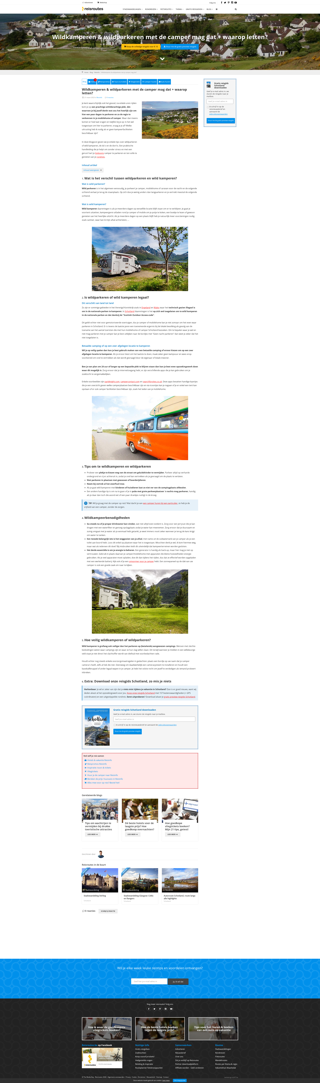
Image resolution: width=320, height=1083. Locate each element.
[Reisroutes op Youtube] (235, 3)
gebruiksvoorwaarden (167, 725)
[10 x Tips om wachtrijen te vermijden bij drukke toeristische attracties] (100, 811)
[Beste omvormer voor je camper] (140, 602)
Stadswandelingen (132, 9)
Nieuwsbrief (180, 1052)
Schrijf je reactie (108, 911)
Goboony (99, 153)
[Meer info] (217, 10)
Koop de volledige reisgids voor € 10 (142, 46)
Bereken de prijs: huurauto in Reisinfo (105, 779)
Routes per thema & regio (226, 1064)
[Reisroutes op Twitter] (225, 3)
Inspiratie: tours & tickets (99, 767)
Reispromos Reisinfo (97, 764)
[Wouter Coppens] (101, 854)
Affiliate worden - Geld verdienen (189, 1067)
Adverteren (88, 2)
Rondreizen (150, 9)
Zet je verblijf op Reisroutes (187, 1060)
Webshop (103, 2)
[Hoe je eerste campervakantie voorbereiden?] (140, 259)
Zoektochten (140, 1052)
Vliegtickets (135, 82)
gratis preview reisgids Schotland (179, 696)
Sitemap (159, 1077)
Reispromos (105, 82)
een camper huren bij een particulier (160, 503)
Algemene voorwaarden (116, 1077)
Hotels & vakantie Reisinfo (99, 760)
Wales (156, 307)
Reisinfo (97, 72)
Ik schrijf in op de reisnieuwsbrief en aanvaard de (146, 725)
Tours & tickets (120, 82)
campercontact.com (130, 381)
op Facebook (97, 1045)
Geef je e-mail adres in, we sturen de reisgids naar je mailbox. (139, 714)
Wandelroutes (221, 1060)
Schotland (129, 311)
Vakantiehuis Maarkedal (225, 1067)
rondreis (101, 157)
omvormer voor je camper (141, 561)
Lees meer (92, 834)
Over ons (179, 1056)
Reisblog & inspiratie (144, 1064)
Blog (209, 9)
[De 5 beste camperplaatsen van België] (140, 428)
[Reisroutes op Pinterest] (228, 3)
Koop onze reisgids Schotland (141, 693)
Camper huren (150, 82)
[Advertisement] (140, 931)
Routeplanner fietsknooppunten (149, 1067)
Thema (179, 9)
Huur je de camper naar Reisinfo (102, 775)
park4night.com (112, 381)
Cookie (134, 1077)
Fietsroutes (166, 9)
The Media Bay (89, 1077)
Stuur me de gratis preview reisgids (181, 46)
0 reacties (110, 97)
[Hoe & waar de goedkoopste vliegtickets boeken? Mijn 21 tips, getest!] (180, 811)
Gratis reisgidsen (194, 9)
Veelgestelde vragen (143, 1060)
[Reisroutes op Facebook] (221, 3)
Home (86, 72)
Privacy (128, 1077)
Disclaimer (141, 1077)
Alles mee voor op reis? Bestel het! (103, 782)
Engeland (146, 307)
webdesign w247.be (231, 1077)
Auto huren (165, 82)
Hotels (93, 81)
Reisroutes (92, 9)
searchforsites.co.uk (152, 381)
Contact (166, 1077)
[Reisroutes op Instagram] (232, 3)
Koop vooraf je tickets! (144, 1056)
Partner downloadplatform (186, 1064)
